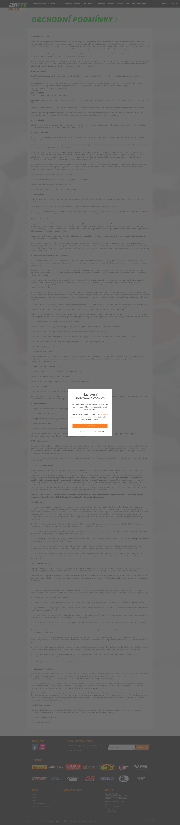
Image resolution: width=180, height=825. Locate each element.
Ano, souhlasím (90, 426)
